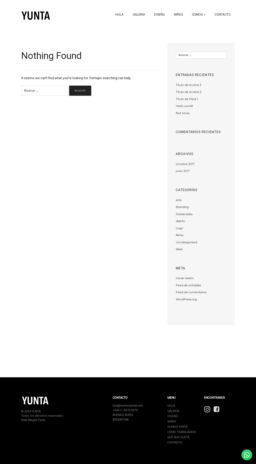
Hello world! (184, 106)
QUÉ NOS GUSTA (178, 437)
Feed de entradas (188, 285)
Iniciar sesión (185, 278)
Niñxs (179, 235)
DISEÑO (159, 14)
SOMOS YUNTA (177, 427)
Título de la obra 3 (188, 85)
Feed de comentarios (191, 292)
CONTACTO (222, 14)
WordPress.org (186, 299)
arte (179, 200)
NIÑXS (178, 14)
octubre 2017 (185, 164)
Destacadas (184, 214)
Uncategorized (186, 242)
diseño (180, 221)
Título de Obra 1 (187, 99)
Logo (179, 228)
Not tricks (182, 113)
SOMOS (198, 14)
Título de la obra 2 (188, 92)
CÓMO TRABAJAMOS (181, 432)
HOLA (119, 14)
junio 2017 (183, 171)
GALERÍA (138, 14)
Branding (182, 207)
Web (179, 249)
